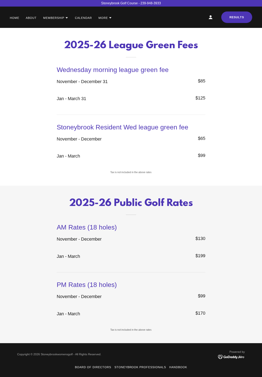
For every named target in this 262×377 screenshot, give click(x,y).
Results (236, 17)
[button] (55, 17)
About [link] (31, 17)
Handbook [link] (178, 367)
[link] (231, 356)
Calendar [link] (83, 17)
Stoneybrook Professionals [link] (140, 367)
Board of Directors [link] (93, 367)
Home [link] (14, 17)
